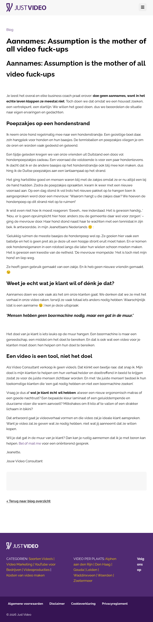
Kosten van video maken (25, 575)
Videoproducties (37, 570)
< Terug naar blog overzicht (28, 501)
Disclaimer (57, 603)
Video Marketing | (20, 564)
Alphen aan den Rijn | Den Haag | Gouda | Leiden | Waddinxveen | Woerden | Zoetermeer (95, 570)
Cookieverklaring (83, 603)
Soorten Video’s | (41, 559)
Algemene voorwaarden (25, 603)
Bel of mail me (30, 443)
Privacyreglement (115, 603)
